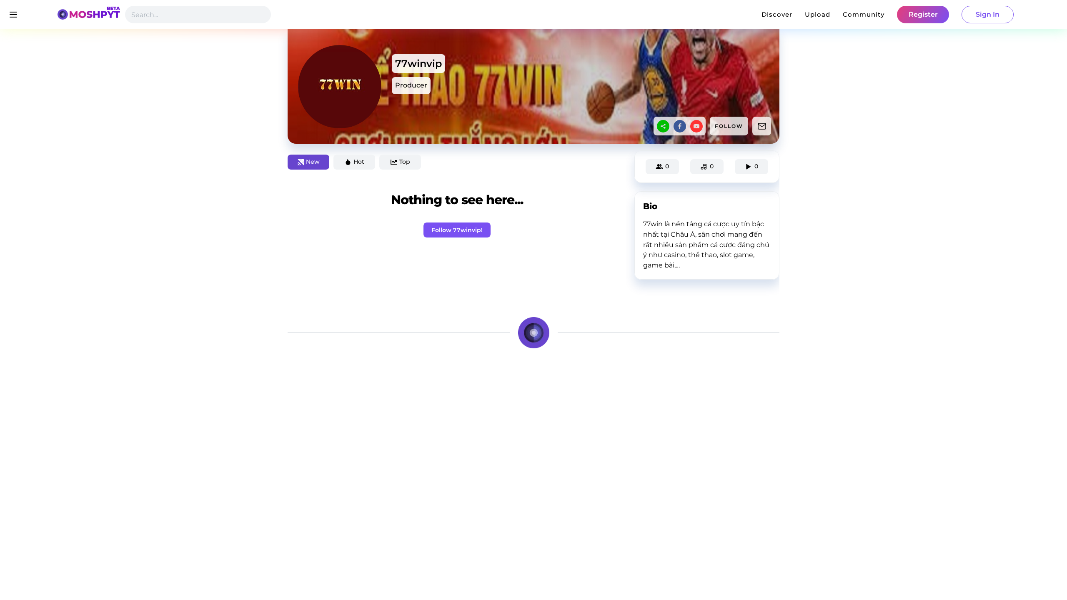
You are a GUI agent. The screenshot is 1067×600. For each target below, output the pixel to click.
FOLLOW (729, 126)
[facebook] (680, 126)
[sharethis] (663, 126)
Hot (358, 161)
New (313, 161)
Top (404, 161)
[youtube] (696, 126)
